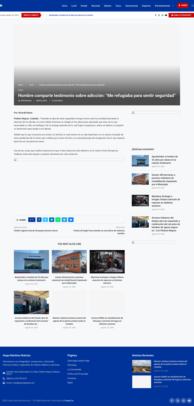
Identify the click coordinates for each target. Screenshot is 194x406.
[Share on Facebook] (39, 219)
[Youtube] (166, 15)
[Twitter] (159, 15)
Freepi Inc (69, 400)
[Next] (47, 15)
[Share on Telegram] (64, 219)
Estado (84, 6)
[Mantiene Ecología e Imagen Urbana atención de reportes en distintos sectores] (107, 261)
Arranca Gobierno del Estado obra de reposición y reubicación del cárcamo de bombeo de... (31, 321)
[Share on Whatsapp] (58, 219)
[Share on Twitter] (45, 219)
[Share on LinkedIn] (51, 219)
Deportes (146, 6)
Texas (118, 6)
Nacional (95, 6)
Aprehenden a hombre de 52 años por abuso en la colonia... (71, 15)
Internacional (131, 6)
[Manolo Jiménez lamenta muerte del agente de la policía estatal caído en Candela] (69, 302)
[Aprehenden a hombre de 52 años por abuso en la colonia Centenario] (31, 261)
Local (74, 6)
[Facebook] (155, 15)
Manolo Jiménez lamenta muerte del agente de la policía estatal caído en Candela (69, 321)
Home (20, 85)
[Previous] (44, 15)
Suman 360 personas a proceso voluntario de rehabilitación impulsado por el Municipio (69, 280)
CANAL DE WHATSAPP (182, 15)
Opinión (107, 6)
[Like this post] (33, 219)
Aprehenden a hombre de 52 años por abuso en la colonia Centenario (165, 159)
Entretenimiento (162, 6)
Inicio (64, 6)
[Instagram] (162, 15)
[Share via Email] (71, 219)
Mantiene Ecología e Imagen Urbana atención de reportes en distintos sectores (107, 280)
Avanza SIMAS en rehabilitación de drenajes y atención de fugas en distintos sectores (107, 321)
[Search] (192, 6)
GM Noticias (26, 100)
